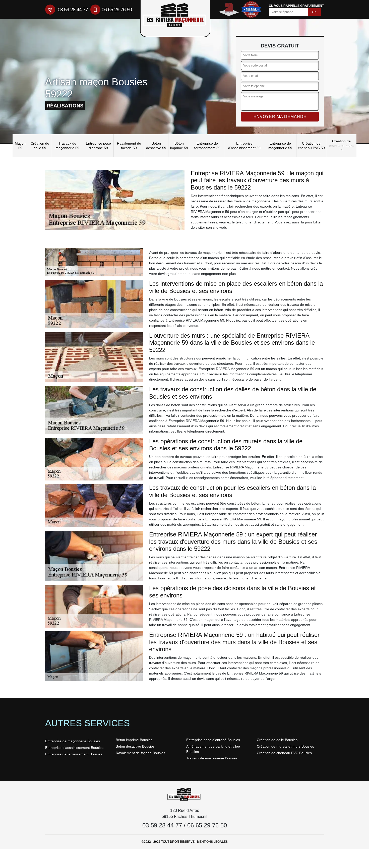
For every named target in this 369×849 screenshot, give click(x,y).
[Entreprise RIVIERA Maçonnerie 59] (184, 794)
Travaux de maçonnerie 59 (67, 145)
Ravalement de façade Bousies (140, 753)
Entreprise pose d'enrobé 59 (98, 145)
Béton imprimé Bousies (134, 740)
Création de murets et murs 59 (341, 145)
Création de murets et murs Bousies (285, 746)
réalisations (65, 105)
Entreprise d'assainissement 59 (244, 145)
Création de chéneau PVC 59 (311, 145)
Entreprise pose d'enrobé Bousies (213, 740)
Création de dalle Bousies (277, 740)
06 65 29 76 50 (117, 9)
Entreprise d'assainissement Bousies (74, 748)
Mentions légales (212, 841)
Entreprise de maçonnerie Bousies (72, 741)
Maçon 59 (20, 145)
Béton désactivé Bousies (135, 746)
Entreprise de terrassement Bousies (73, 754)
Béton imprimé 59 (179, 145)
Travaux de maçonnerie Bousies (211, 758)
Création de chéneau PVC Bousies (284, 753)
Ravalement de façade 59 (129, 145)
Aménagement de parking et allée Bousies (213, 749)
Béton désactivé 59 (156, 145)
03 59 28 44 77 (72, 9)
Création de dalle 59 (40, 145)
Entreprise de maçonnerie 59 (280, 145)
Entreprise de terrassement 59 (207, 145)
